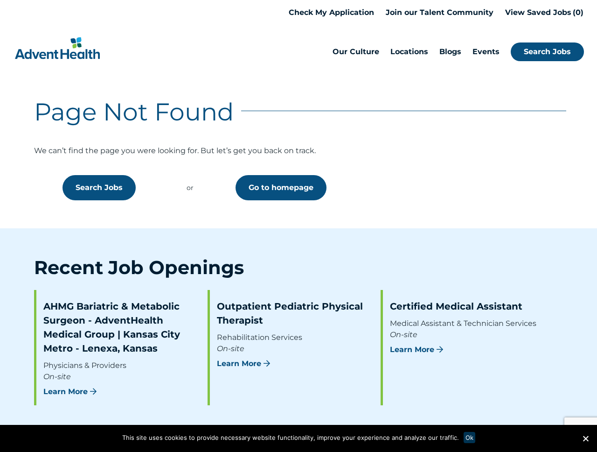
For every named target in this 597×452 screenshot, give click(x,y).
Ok (469, 437)
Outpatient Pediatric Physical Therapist (290, 313)
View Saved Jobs (543, 12)
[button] (585, 438)
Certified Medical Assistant (456, 306)
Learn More (65, 391)
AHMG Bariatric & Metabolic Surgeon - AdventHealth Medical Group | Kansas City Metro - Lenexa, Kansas (111, 327)
